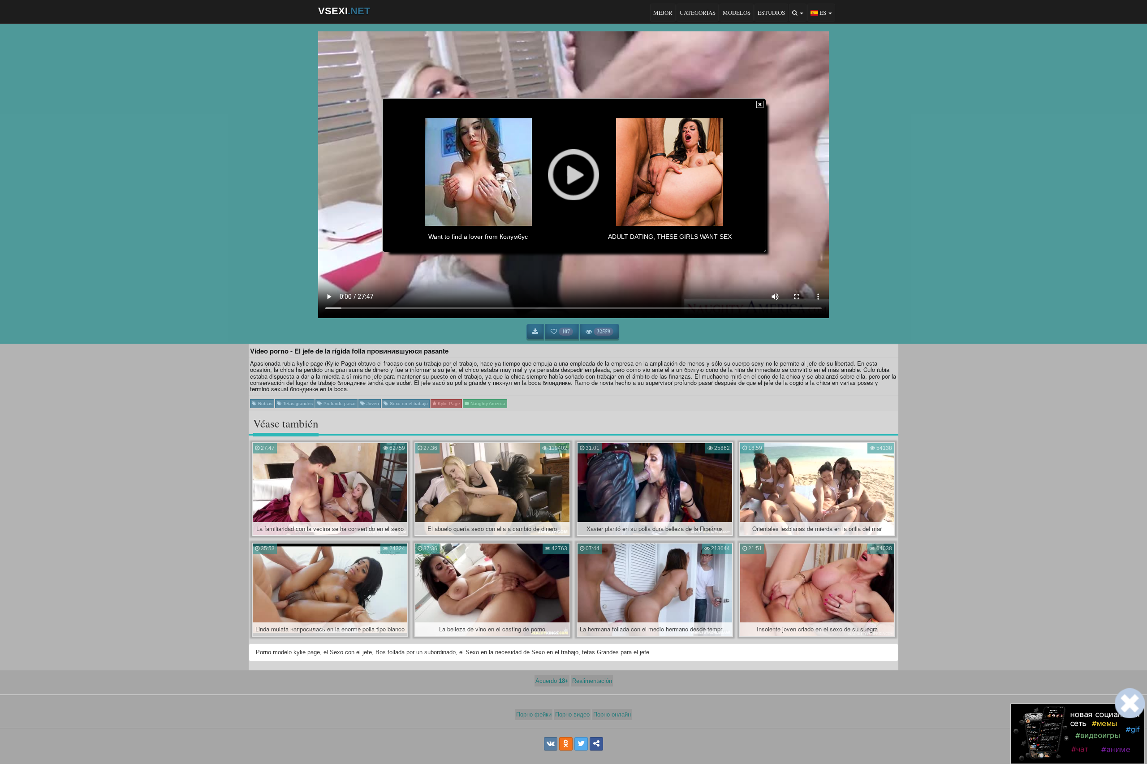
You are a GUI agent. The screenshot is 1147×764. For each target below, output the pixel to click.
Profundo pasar (339, 403)
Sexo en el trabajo (408, 403)
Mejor (663, 13)
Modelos (736, 13)
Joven (372, 403)
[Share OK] (566, 744)
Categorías (698, 13)
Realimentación (592, 681)
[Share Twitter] (581, 744)
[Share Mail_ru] (596, 744)
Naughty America (487, 403)
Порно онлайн (612, 714)
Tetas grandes (297, 403)
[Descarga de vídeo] (535, 331)
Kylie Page (448, 403)
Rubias (264, 403)
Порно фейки (534, 714)
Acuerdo (552, 681)
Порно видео (572, 714)
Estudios (771, 13)
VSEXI (344, 11)
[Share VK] (550, 744)
